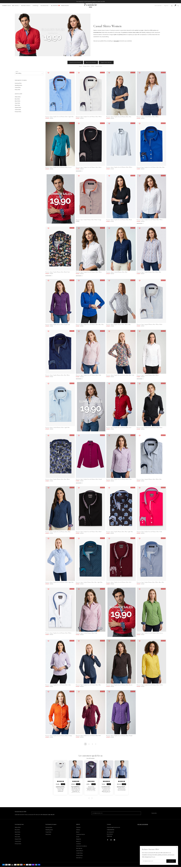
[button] (89, 798)
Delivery (78, 829)
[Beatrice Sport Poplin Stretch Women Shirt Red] (121, 404)
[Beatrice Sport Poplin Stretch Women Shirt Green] (60, 144)
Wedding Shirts (18, 85)
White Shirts (18, 97)
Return (77, 832)
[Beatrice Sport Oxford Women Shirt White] (151, 93)
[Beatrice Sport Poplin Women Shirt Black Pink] (60, 249)
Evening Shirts (18, 83)
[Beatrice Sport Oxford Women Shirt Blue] (121, 249)
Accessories (44, 5)
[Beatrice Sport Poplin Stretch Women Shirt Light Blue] (60, 93)
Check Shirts (18, 109)
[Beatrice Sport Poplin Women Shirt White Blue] (151, 249)
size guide (116, 41)
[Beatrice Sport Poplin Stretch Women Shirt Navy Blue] (151, 144)
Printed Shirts (18, 111)
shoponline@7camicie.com (113, 827)
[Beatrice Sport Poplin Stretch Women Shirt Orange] (60, 712)
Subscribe (154, 813)
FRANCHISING (65, 5)
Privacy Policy (79, 855)
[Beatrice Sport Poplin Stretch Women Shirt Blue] (121, 93)
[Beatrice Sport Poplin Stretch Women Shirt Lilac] (121, 456)
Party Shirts (17, 89)
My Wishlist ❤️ (55, 5)
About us (78, 841)
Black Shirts (17, 101)
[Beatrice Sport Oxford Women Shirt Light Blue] (60, 404)
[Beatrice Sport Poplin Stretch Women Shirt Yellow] (151, 661)
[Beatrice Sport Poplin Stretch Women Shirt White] (90, 93)
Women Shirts (25, 5)
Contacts (78, 843)
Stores (77, 836)
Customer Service (80, 834)
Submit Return (79, 850)
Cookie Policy (79, 853)
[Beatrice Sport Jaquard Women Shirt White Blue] (151, 456)
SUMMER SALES (6, 5)
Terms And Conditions (81, 846)
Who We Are (79, 848)
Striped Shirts (18, 107)
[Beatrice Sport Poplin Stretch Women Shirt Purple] (90, 456)
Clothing (35, 5)
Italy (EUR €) (158, 5)
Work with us (79, 857)
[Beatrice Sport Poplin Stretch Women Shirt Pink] (90, 352)
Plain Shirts (17, 105)
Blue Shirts (17, 99)
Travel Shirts (18, 87)
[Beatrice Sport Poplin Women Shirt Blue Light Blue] (121, 508)
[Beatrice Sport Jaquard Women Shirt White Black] (151, 301)
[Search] (178, 5)
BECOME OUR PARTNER (143, 824)
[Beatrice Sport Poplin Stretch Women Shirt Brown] (121, 661)
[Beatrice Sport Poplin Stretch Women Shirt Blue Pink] (121, 352)
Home (80, 66)
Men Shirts (15, 5)
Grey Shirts (17, 103)
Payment (78, 827)
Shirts (92, 66)
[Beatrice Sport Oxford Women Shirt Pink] (90, 610)
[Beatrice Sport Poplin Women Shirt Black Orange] (90, 196)
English (166, 5)
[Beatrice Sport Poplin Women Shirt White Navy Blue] (151, 559)
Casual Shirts (99, 66)
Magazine (78, 839)
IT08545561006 (110, 829)
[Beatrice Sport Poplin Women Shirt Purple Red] (60, 301)
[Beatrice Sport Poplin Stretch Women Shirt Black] (90, 144)
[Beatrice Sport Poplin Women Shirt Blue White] (60, 352)
